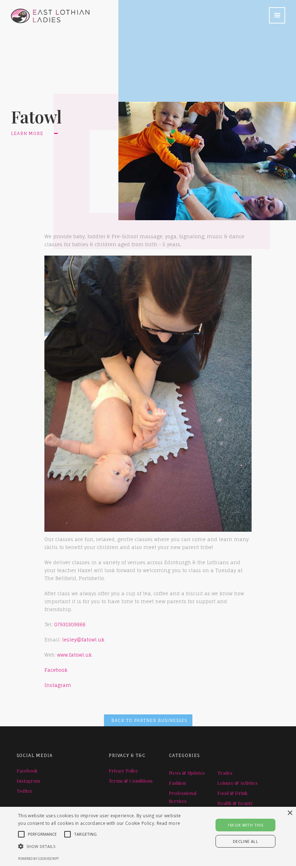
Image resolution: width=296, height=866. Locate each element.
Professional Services (182, 797)
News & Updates (187, 773)
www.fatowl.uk (74, 655)
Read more (168, 823)
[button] (277, 15)
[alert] (148, 836)
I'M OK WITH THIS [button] (245, 825)
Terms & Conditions (131, 781)
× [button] (289, 813)
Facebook (56, 670)
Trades (224, 773)
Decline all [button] (245, 841)
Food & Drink (232, 793)
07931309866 (70, 624)
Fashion (177, 783)
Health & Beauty (235, 803)
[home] (45, 11)
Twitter (24, 791)
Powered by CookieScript (38, 858)
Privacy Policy (123, 770)
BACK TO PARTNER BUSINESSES (149, 720)
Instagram (57, 685)
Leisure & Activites (237, 783)
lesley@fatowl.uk (82, 640)
